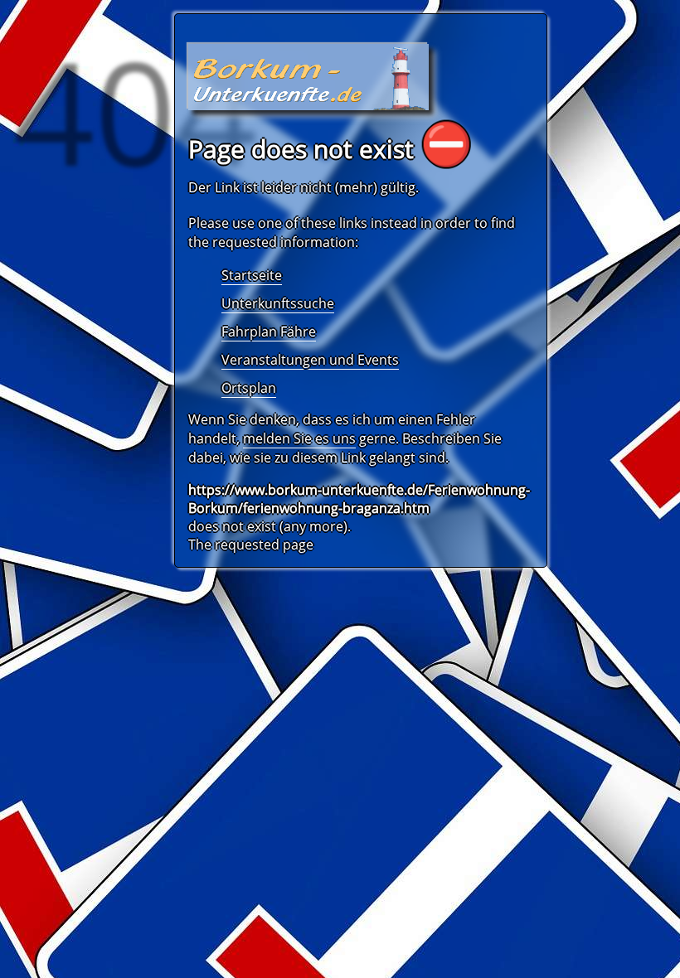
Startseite (251, 275)
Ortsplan (248, 388)
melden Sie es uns (299, 438)
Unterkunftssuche (277, 303)
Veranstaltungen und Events (310, 360)
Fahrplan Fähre (268, 331)
